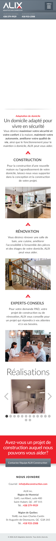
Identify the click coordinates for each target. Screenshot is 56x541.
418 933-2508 (28, 17)
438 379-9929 (9, 17)
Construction (27, 160)
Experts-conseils (27, 303)
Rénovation (27, 231)
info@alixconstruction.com (33, 484)
